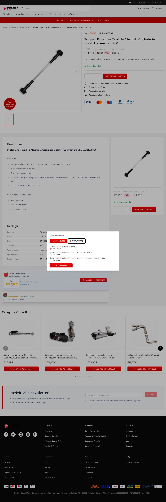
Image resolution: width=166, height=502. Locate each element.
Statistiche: (56, 254)
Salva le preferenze (62, 265)
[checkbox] (51, 249)
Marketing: (56, 260)
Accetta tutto (59, 241)
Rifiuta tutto (76, 241)
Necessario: (56, 248)
